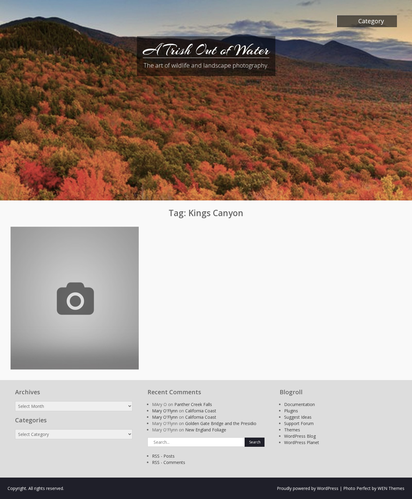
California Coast (200, 411)
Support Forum (299, 423)
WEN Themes (391, 488)
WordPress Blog (300, 436)
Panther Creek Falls (193, 404)
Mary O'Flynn (165, 411)
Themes (292, 430)
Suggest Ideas (298, 417)
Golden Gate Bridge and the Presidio (220, 423)
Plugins (291, 411)
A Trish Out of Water (206, 49)
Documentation (299, 404)
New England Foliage (205, 430)
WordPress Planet (301, 442)
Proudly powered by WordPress (307, 488)
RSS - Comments (168, 462)
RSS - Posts (163, 456)
